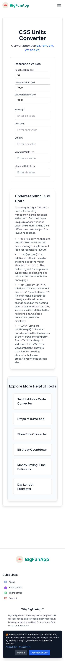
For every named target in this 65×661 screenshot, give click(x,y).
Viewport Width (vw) (25, 151)
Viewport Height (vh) (25, 166)
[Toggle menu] (59, 5)
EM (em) (19, 137)
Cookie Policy (24, 647)
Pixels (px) (20, 109)
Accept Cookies (40, 652)
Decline (21, 652)
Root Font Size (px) (24, 69)
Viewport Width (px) (25, 82)
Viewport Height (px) (25, 94)
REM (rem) (20, 123)
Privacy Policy (11, 647)
